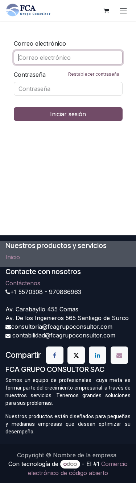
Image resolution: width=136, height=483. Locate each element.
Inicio (12, 257)
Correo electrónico (40, 43)
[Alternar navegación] (123, 10)
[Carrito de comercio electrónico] (106, 10)
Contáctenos (22, 283)
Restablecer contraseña (93, 74)
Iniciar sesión (68, 114)
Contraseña (66, 74)
